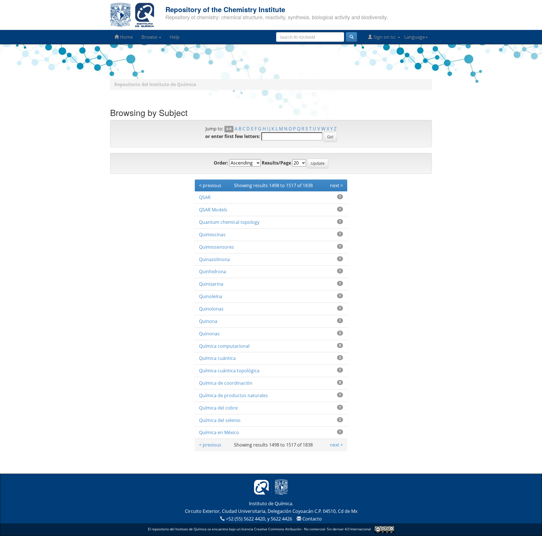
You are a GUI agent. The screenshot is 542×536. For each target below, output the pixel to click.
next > (336, 185)
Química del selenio (220, 420)
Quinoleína (210, 296)
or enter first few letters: (232, 136)
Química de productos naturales (233, 395)
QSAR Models (213, 210)
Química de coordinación (225, 383)
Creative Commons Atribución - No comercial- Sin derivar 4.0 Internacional (312, 529)
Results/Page (276, 163)
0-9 (228, 129)
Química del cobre (218, 408)
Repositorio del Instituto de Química (155, 84)
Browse (149, 37)
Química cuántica (217, 358)
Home (126, 37)
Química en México (219, 432)
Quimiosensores (216, 247)
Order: (221, 163)
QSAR (205, 197)
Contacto (311, 519)
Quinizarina (211, 284)
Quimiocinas (212, 234)
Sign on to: (384, 37)
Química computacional (224, 346)
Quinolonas (211, 309)
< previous (210, 185)
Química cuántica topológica (229, 370)
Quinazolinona (214, 259)
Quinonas (209, 334)
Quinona (208, 321)
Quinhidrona (212, 271)
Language (414, 37)
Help (175, 37)
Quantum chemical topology (229, 222)
